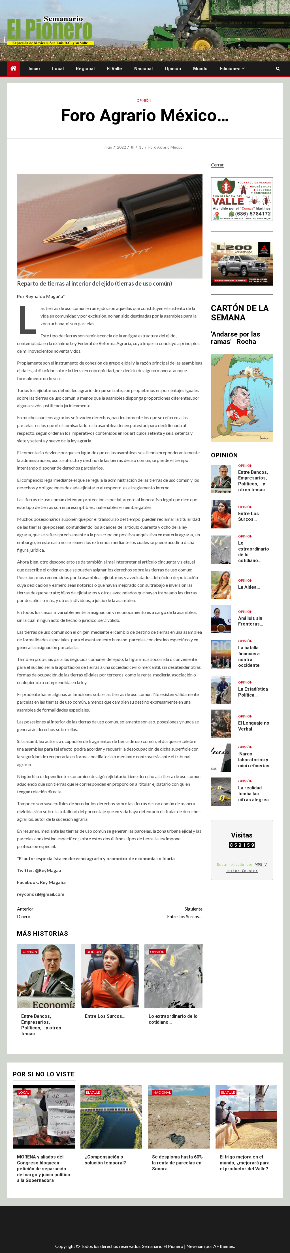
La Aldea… (249, 587)
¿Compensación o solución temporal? (105, 1160)
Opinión (173, 68)
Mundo (200, 68)
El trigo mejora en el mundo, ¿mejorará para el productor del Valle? (245, 1162)
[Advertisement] (107, 1224)
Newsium (195, 1246)
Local (58, 68)
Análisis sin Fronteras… (250, 621)
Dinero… (25, 912)
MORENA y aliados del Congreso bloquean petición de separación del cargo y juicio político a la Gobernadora (43, 1168)
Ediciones (230, 68)
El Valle (114, 68)
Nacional (143, 68)
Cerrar (217, 164)
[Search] (278, 68)
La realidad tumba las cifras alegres (253, 793)
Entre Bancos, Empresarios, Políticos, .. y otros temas (41, 1025)
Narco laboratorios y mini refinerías (253, 759)
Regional (85, 68)
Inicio (34, 68)
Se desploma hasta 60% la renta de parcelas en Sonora (177, 1162)
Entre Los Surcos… (184, 912)
